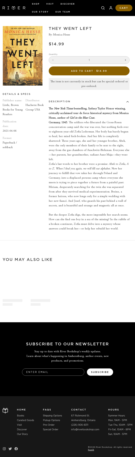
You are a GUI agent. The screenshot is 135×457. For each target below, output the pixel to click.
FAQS (47, 409)
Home (21, 409)
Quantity (53, 54)
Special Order (50, 429)
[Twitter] (10, 448)
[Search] (101, 8)
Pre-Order (48, 425)
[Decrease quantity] (53, 60)
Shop (36, 4)
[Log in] (109, 8)
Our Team (62, 12)
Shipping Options (52, 415)
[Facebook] (16, 448)
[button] (89, 70)
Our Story (40, 12)
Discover (68, 4)
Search (91, 450)
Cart (124, 8)
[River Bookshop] (14, 8)
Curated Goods (25, 420)
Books (20, 415)
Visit (50, 4)
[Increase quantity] (125, 60)
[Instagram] (4, 448)
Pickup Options (51, 420)
